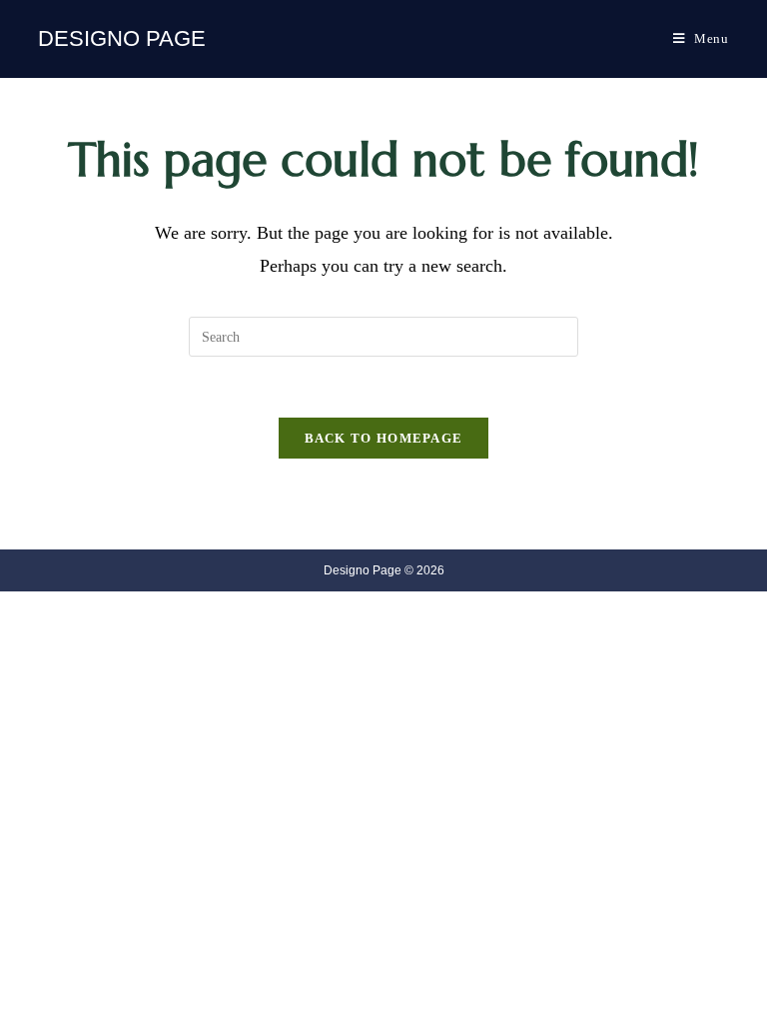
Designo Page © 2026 (384, 570)
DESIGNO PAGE (122, 38)
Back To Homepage (384, 438)
